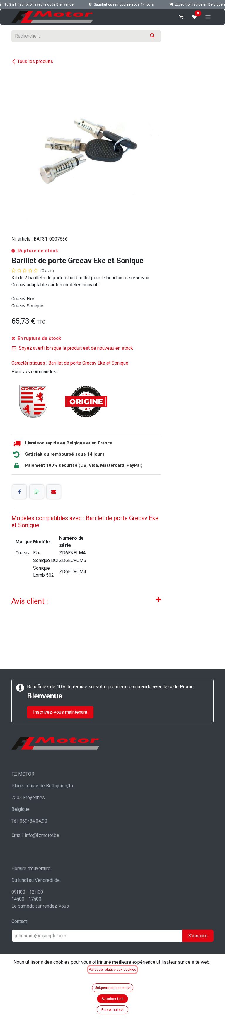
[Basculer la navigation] (208, 17)
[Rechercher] (152, 36)
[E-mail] (54, 492)
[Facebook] (19, 492)
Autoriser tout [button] (112, 999)
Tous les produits (35, 61)
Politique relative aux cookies (112, 969)
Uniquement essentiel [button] (113, 988)
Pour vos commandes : (34, 371)
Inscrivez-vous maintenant (60, 712)
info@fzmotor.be (42, 835)
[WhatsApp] (37, 492)
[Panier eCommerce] (181, 17)
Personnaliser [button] (112, 1010)
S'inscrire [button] (197, 935)
